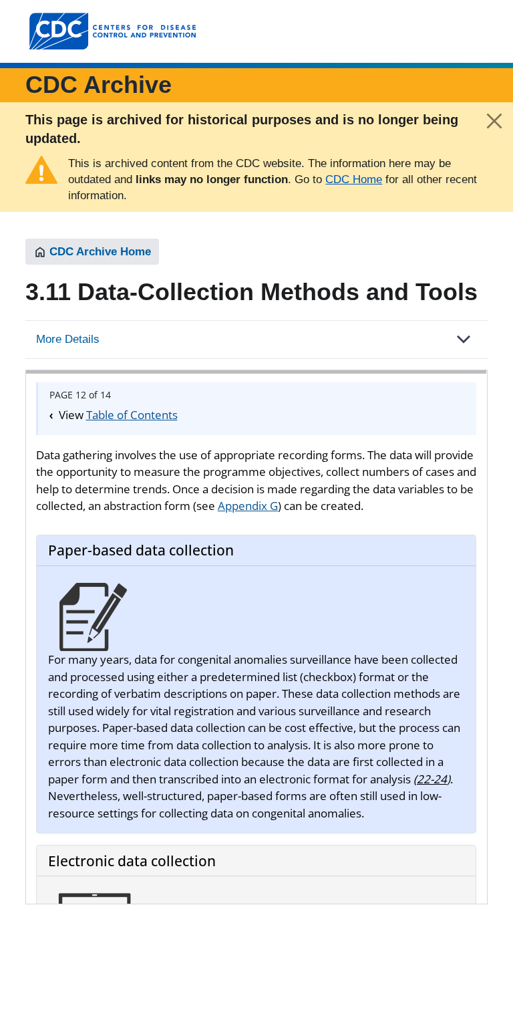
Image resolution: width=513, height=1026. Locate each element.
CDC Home (353, 179)
